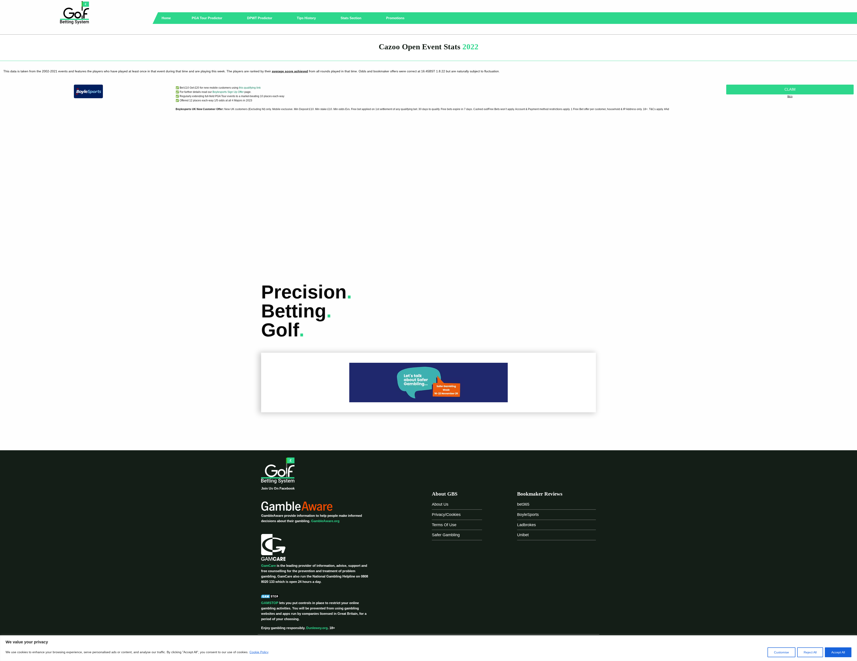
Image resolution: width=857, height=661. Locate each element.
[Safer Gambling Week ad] (428, 382)
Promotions (395, 18)
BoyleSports (528, 514)
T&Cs (790, 96)
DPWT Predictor (260, 18)
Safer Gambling (446, 535)
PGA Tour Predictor (207, 18)
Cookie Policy (259, 652)
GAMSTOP (269, 603)
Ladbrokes (526, 525)
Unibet (523, 535)
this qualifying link (250, 87)
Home (166, 18)
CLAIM (789, 89)
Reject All (810, 652)
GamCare (268, 565)
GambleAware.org (325, 521)
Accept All (838, 652)
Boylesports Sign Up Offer (228, 92)
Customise (781, 652)
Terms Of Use (444, 525)
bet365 (523, 504)
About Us (440, 504)
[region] (428, 648)
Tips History (307, 18)
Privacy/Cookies (446, 514)
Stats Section (351, 18)
